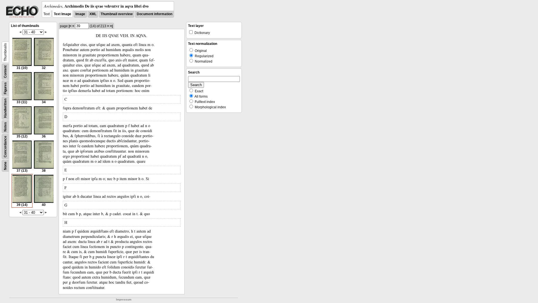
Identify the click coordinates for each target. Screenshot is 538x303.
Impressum (123, 299)
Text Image (62, 14)
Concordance (5, 146)
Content (5, 71)
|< (70, 26)
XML (92, 14)
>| (111, 26)
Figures (5, 88)
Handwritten (5, 108)
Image (80, 14)
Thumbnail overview (117, 14)
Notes (5, 127)
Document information (154, 14)
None (5, 166)
